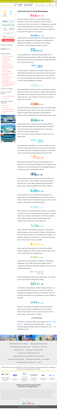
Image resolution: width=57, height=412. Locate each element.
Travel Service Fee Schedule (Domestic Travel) (28, 353)
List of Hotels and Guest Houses (8, 112)
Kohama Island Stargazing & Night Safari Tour (8, 85)
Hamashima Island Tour (8, 77)
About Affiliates (45, 359)
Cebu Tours (32, 397)
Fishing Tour (5, 69)
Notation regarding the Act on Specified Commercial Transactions (28, 356)
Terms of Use (44, 347)
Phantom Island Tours (31, 391)
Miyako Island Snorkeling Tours (7, 393)
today (5, 28)
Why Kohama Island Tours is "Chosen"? (28, 4)
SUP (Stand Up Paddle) (8, 56)
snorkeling (4, 62)
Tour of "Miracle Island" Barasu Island (7, 74)
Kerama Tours (15, 395)
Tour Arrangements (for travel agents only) (26, 362)
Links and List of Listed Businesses (16, 359)
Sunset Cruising (6, 60)
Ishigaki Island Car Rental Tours (19, 391)
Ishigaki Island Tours (23, 390)
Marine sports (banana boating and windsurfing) (7, 66)
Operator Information (19, 350)
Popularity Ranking (20, 4)
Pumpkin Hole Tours (18, 393)
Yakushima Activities (5, 397)
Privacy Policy (35, 347)
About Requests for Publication (33, 359)
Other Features (6, 98)
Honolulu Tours (19, 397)
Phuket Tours (26, 397)
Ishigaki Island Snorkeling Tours (47, 390)
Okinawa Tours (26, 393)
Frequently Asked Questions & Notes (39, 343)
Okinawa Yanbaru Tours (35, 393)
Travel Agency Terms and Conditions (34, 350)
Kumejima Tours (41, 395)
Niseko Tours (15, 399)
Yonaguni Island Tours (40, 391)
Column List (5, 107)
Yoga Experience (6, 78)
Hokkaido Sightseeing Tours (6, 399)
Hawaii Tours (12, 397)
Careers (39, 362)
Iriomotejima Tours (4, 390)
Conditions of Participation (8, 96)
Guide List (4, 105)
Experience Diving (6, 71)
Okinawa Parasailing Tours (6, 395)
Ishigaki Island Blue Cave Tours (34, 390)
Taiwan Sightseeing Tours (40, 397)
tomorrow (6, 30)
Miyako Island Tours (50, 391)
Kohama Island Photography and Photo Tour (9, 81)
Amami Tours (48, 395)
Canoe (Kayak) (5, 58)
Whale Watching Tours (32, 395)
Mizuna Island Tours (23, 395)
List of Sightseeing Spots (8, 109)
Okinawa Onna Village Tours (47, 393)
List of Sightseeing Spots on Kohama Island (20, 347)
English (54, 1)
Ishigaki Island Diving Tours (6, 391)
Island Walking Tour (7, 64)
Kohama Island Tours (13, 390)
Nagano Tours (49, 397)
